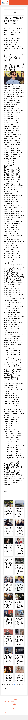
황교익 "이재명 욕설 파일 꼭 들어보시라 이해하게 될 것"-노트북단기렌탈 (8, 587)
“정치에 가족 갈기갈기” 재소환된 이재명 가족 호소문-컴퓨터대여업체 (8, 604)
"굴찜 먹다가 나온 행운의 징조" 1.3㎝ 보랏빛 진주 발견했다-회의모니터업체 (19, 677)
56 (19, 684)
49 (2, 684)
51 (7, 684)
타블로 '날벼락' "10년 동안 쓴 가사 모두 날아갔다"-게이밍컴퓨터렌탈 (19, 587)
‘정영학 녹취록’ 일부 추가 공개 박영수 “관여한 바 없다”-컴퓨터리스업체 (8, 530)
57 (22, 684)
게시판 (14, 708)
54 (14, 684)
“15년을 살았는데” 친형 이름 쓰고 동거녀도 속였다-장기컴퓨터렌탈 (19, 604)
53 (12, 684)
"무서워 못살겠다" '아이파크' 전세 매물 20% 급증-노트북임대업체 (19, 621)
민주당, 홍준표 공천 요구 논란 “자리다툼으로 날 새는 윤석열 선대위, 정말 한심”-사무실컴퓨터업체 (19, 550)
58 (24, 684)
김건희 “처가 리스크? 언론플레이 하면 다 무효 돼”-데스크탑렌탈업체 (8, 548)
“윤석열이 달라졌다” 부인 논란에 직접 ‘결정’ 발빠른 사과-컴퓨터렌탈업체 (8, 658)
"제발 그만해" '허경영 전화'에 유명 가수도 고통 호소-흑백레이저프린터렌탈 (8, 677)
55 (17, 684)
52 (9, 684)
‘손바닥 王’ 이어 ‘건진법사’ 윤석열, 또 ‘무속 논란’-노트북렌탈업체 (8, 640)
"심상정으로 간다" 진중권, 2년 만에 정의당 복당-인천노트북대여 (8, 511)
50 (4, 684)
